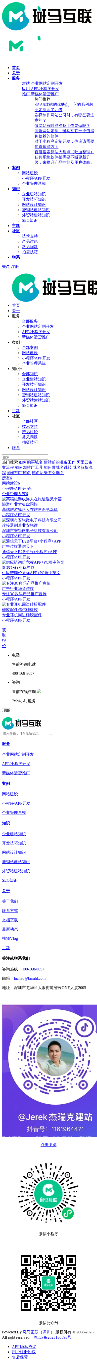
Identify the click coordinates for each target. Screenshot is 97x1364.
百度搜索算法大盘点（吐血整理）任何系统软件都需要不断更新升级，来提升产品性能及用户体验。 (64, 157)
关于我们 (10, 901)
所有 (7, 478)
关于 (16, 73)
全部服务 (30, 321)
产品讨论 (30, 241)
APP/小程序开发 (36, 332)
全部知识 (30, 374)
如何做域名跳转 (58, 467)
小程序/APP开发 (36, 178)
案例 (16, 168)
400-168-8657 (33, 969)
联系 (16, 257)
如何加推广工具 (29, 467)
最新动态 (10, 929)
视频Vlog (10, 938)
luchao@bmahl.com (30, 978)
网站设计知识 (34, 204)
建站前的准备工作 (60, 462)
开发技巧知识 (34, 199)
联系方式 (10, 910)
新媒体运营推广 (36, 337)
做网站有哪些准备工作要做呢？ (62, 125)
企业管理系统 (34, 183)
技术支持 (30, 236)
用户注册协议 (24, 1352)
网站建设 (30, 173)
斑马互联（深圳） (38, 1332)
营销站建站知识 (36, 210)
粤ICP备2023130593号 (52, 1337)
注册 (15, 266)
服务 (16, 78)
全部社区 (30, 421)
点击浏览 (48, 1145)
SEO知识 (30, 220)
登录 (6, 266)
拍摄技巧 (30, 252)
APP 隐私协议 (24, 1346)
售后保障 (20, 1357)
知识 (16, 189)
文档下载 (10, 920)
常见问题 (30, 247)
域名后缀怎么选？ (48, 473)
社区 (16, 231)
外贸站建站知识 (36, 215)
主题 (16, 225)
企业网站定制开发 (38, 326)
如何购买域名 (31, 462)
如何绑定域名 (19, 473)
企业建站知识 (34, 194)
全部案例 (30, 347)
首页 (16, 67)
